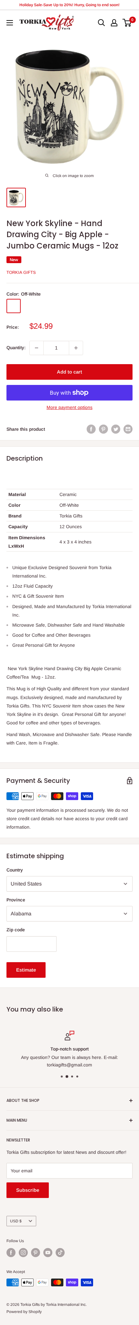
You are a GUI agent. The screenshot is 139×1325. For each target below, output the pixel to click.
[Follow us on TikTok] (60, 1252)
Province (15, 899)
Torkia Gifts (21, 272)
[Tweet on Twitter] (115, 429)
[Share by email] (128, 429)
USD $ (16, 1221)
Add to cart (69, 372)
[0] (127, 23)
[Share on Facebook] (91, 429)
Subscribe (27, 1190)
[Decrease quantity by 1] (36, 348)
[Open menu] (9, 22)
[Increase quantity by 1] (76, 348)
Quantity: (16, 347)
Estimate (26, 970)
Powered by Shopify (24, 1311)
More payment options (69, 407)
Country (14, 870)
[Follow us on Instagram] (23, 1252)
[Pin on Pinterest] (103, 429)
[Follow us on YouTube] (47, 1252)
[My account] (114, 22)
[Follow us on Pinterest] (35, 1252)
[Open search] (101, 22)
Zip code (15, 929)
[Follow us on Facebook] (11, 1252)
